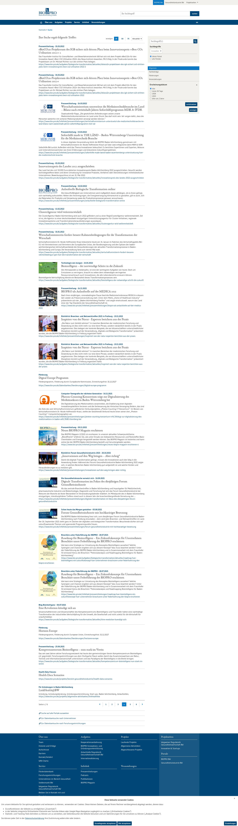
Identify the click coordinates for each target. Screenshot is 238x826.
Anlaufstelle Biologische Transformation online (88, 189)
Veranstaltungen (98, 22)
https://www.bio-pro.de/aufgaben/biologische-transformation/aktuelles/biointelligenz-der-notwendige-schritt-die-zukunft (91, 280)
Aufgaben (59, 22)
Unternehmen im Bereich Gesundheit (55, 779)
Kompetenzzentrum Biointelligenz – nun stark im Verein (71, 649)
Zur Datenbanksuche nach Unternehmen (58, 718)
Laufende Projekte (128, 742)
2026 (154, 93)
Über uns (48, 22)
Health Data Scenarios (51, 675)
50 (122, 39)
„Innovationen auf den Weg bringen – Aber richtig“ (90, 456)
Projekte (68, 22)
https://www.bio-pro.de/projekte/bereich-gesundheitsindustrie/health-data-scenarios (75, 679)
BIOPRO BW (158, 2)
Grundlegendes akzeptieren (105, 823)
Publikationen (87, 779)
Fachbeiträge (154, 72)
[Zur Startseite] (48, 12)
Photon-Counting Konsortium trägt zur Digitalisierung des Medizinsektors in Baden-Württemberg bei (95, 399)
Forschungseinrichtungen (49, 775)
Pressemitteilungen (89, 771)
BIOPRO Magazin (88, 782)
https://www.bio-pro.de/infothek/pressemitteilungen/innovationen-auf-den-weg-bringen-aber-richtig (82, 470)
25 (116, 39)
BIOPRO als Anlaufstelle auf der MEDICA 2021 (88, 291)
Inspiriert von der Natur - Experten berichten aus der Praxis (95, 319)
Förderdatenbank (46, 771)
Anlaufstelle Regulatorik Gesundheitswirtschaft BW (92, 753)
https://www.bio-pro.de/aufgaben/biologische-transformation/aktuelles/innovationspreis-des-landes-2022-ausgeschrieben (91, 178)
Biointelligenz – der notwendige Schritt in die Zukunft (92, 266)
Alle (153, 89)
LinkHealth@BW (49, 690)
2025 (154, 96)
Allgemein (153, 68)
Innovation (155, 51)
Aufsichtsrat (44, 749)
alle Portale (156, 59)
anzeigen (193, 110)
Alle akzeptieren (124, 823)
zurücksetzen (191, 104)
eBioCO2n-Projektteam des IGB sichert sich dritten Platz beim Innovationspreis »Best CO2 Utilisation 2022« (91, 80)
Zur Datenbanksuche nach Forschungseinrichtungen (63, 723)
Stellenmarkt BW (46, 782)
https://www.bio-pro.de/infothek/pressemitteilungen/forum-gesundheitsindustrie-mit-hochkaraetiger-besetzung (87, 526)
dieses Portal (157, 56)
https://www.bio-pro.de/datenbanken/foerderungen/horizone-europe (68, 638)
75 (129, 39)
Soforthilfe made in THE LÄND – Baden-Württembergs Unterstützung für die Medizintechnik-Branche (102, 137)
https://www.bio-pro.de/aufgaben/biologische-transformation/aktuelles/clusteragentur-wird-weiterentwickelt (86, 223)
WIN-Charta (43, 761)
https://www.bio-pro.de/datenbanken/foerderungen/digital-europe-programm (72, 385)
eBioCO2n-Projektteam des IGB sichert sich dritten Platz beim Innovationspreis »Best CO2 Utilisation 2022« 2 (91, 51)
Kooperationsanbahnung (91, 742)
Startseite (42, 30)
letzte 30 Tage (157, 91)
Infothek (85, 22)
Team (41, 742)
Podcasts (84, 775)
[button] (195, 84)
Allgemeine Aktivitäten (130, 746)
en (197, 22)
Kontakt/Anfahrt (46, 757)
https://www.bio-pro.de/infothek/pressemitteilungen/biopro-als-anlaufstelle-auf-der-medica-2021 (90, 306)
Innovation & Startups (170, 748)
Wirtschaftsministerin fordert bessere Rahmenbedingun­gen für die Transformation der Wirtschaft (88, 237)
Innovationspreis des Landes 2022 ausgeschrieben (66, 166)
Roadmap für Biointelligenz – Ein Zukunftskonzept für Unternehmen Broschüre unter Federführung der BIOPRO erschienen (101, 540)
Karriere (42, 753)
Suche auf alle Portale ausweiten (55, 713)
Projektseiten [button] (191, 2)
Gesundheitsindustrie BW (174, 2)
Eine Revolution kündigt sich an (57, 608)
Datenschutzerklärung (34, 818)
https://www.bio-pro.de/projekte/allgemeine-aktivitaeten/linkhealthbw (69, 696)
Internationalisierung (90, 758)
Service (77, 22)
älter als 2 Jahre (158, 98)
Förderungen (154, 75)
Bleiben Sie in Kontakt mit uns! (52, 792)
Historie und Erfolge (47, 746)
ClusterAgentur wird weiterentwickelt (60, 212)
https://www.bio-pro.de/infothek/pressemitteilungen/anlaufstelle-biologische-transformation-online (82, 200)
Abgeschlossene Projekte (131, 749)
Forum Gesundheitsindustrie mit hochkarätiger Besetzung (94, 512)
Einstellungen (230, 823)
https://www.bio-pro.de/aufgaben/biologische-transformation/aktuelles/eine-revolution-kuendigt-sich (82, 619)
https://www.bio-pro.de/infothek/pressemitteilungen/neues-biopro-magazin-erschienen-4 (100, 444)
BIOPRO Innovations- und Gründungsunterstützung (92, 747)
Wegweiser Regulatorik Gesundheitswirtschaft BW (50, 787)
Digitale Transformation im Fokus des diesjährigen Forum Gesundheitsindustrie (94, 483)
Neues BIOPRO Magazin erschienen (82, 430)
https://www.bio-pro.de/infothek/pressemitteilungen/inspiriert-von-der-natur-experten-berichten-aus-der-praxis (87, 336)
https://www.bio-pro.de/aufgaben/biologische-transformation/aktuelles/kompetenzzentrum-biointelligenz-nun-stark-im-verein (91, 662)
